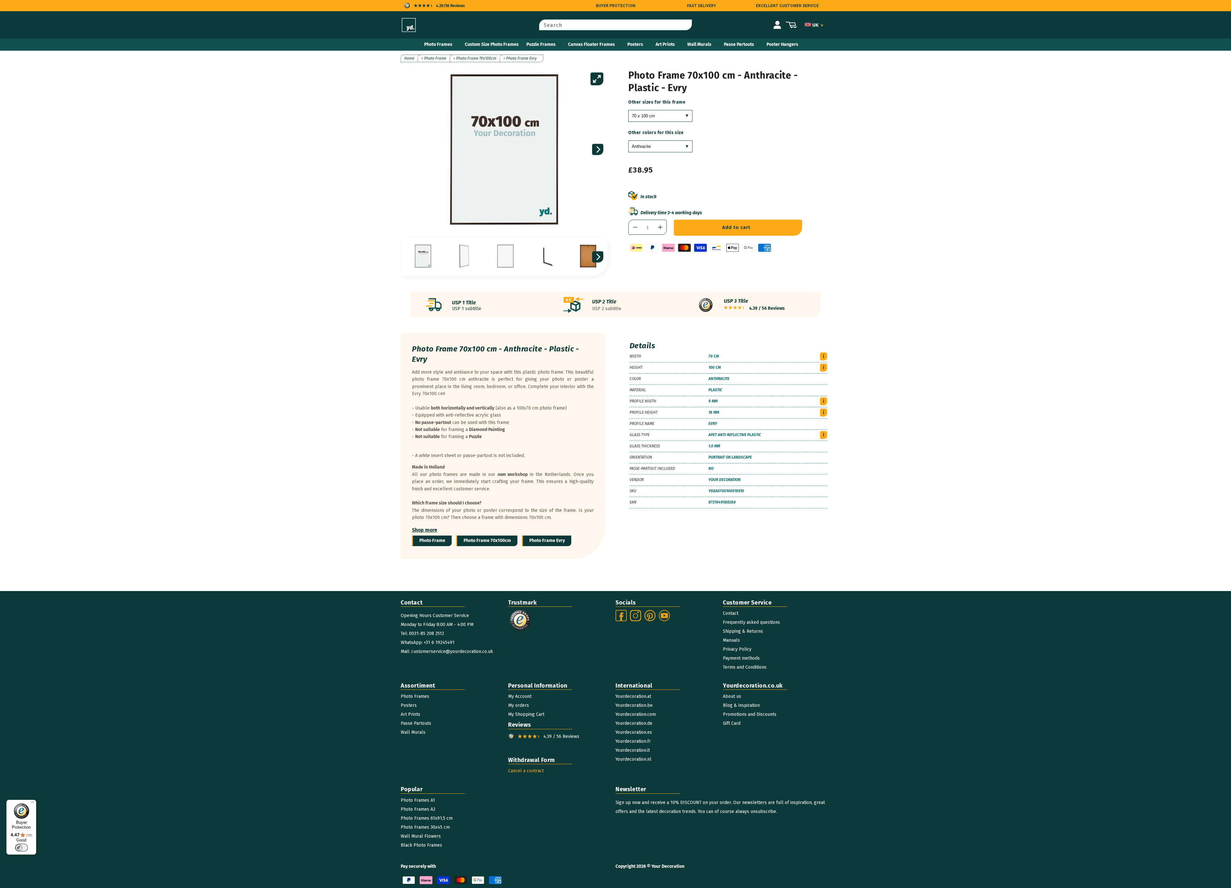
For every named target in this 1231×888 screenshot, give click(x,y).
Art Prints (665, 44)
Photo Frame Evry (547, 540)
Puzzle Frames (541, 44)
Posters (635, 44)
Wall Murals (699, 44)
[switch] (21, 847)
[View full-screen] (596, 78)
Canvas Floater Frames (591, 44)
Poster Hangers (782, 44)
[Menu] (32, 804)
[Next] (597, 149)
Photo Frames (438, 44)
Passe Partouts (739, 44)
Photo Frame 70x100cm (487, 540)
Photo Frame (432, 540)
